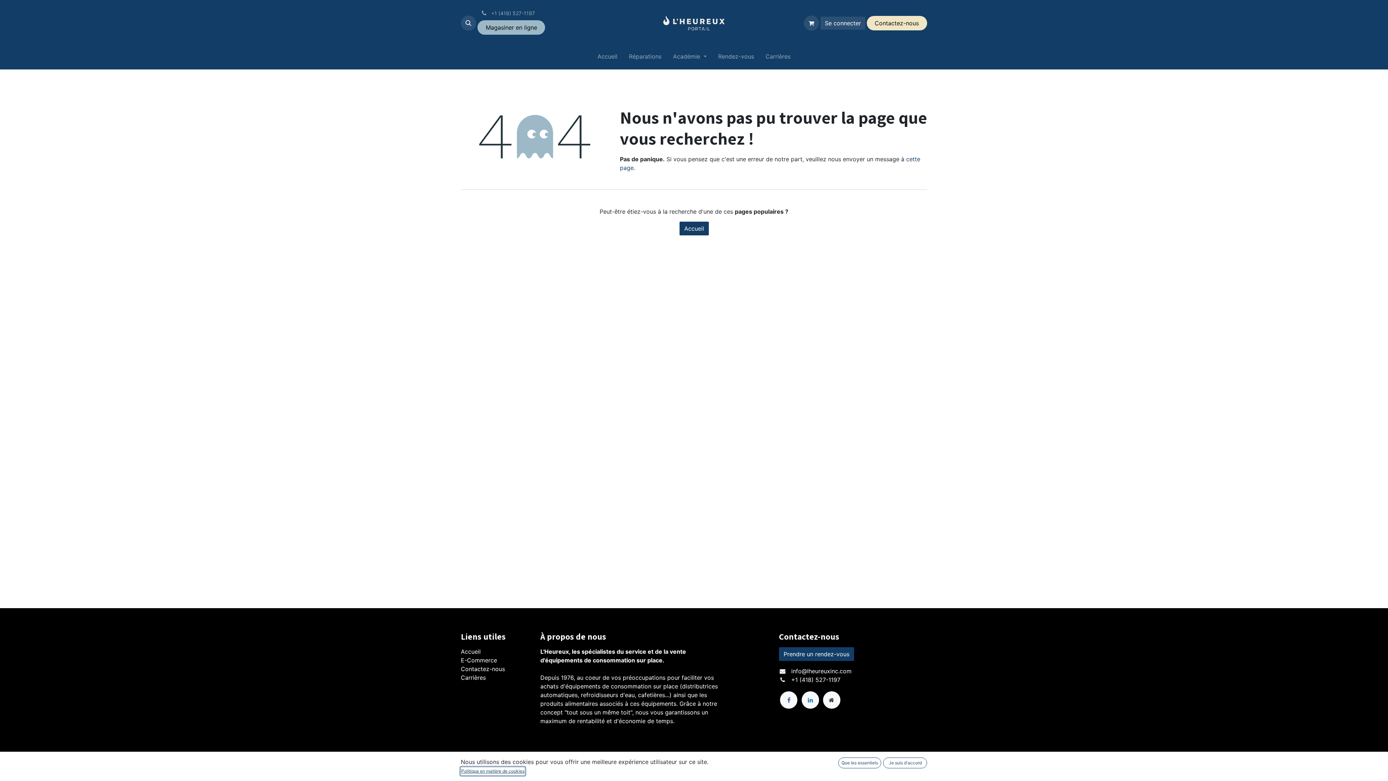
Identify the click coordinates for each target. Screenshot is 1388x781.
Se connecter (843, 23)
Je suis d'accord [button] (905, 762)
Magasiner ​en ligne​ (511, 27)
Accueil (694, 228)
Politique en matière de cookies (492, 771)
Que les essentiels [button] (859, 762)
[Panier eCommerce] (811, 23)
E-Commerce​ (479, 660)
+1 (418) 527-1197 (815, 679)
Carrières (473, 677)
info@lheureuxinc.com (821, 671)
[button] (468, 23)
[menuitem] (607, 57)
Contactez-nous (483, 669)
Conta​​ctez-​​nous (897, 23)
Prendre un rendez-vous (816, 654)
